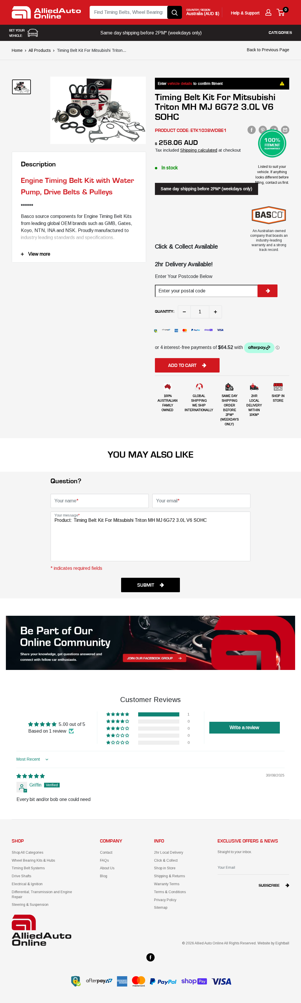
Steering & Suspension (30, 905)
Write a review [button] (244, 727)
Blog (103, 876)
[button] (118, 714)
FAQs (104, 860)
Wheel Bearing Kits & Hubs (33, 860)
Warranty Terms (166, 884)
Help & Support (245, 13)
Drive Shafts (21, 876)
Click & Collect (166, 860)
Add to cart (182, 365)
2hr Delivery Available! (184, 264)
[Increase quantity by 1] (215, 312)
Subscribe (269, 885)
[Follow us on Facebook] (150, 957)
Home (17, 50)
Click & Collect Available (186, 246)
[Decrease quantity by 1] (184, 312)
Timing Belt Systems (28, 868)
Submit (145, 585)
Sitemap (160, 908)
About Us (107, 868)
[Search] (174, 12)
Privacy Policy (165, 900)
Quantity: (164, 311)
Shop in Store (164, 868)
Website (263, 943)
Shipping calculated (198, 150)
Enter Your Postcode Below (184, 276)
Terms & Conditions (170, 892)
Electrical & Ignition (27, 884)
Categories (280, 33)
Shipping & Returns (169, 876)
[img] (30, 776)
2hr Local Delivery (168, 852)
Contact (106, 852)
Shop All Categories (27, 852)
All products (40, 50)
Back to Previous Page (268, 49)
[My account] (268, 12)
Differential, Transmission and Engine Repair (42, 894)
